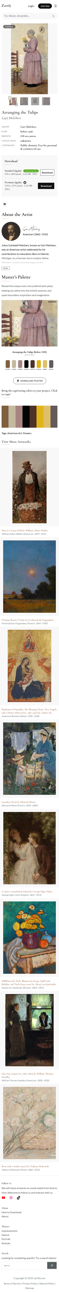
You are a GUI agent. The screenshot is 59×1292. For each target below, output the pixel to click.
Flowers (27, 433)
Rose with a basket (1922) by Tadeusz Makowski (25, 1166)
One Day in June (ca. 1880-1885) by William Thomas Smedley (27, 1075)
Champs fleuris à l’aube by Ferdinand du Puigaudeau (28, 620)
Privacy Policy (30, 1283)
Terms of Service (12, 1283)
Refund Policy (46, 1283)
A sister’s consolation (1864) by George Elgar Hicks (27, 891)
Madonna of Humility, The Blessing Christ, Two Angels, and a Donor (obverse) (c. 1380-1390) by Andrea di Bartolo (29, 711)
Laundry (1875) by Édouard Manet (19, 802)
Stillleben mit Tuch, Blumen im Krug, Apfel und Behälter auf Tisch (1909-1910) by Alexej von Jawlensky (29, 982)
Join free (45, 6)
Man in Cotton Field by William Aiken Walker (25, 530)
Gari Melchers (31, 229)
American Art (14, 433)
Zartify (9, 6)
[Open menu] (55, 6)
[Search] (53, 16)
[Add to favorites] (5, 204)
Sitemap (29, 1287)
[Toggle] (6, 268)
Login (31, 5)
